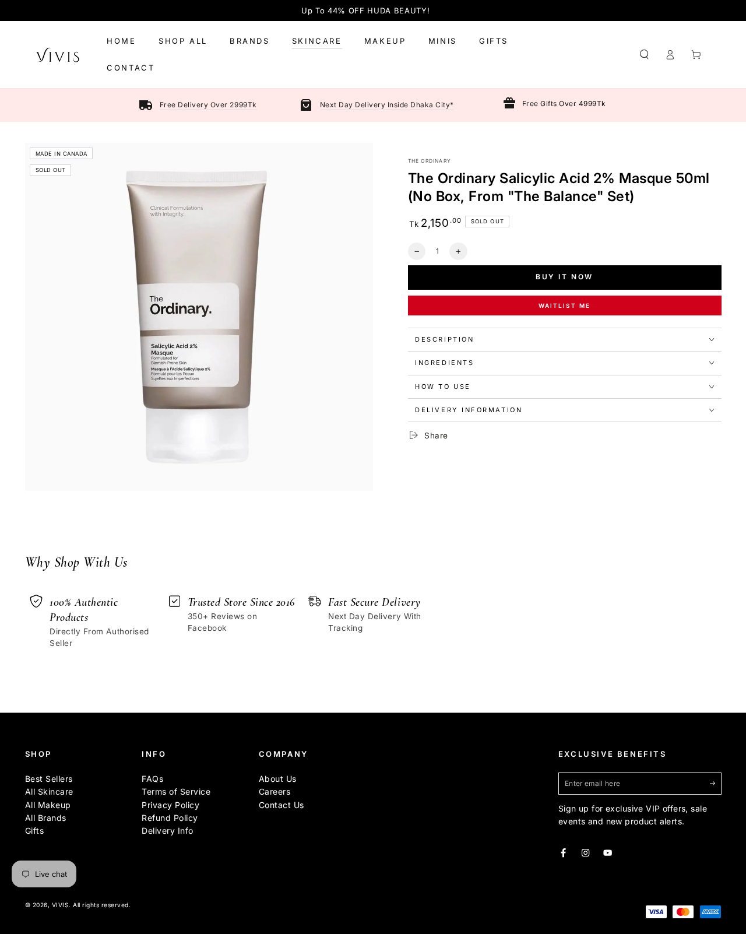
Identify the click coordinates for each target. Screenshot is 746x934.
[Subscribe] (716, 783)
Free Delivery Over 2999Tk (208, 104)
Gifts (34, 830)
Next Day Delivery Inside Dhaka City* (387, 104)
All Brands (45, 818)
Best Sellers (49, 779)
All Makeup (48, 805)
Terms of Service (176, 791)
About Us (278, 779)
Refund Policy (170, 818)
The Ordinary (429, 161)
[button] (644, 54)
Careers (275, 791)
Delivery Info (167, 830)
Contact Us (281, 805)
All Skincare (49, 791)
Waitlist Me (564, 305)
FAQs (152, 779)
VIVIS (60, 904)
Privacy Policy (170, 805)
